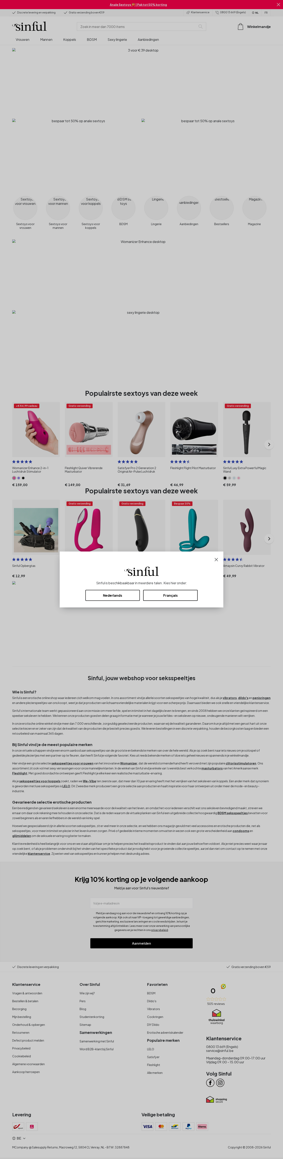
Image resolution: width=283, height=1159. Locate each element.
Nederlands (112, 595)
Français (170, 595)
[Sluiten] (216, 559)
